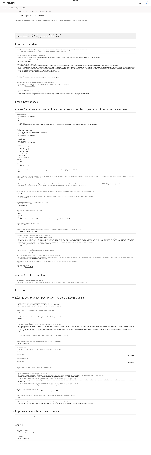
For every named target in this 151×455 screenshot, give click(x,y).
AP (18, 193)
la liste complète (30, 86)
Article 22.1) (21, 84)
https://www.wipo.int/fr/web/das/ (78, 185)
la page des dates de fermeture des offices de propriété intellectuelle (69, 94)
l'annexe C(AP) (63, 282)
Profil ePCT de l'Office (54, 78)
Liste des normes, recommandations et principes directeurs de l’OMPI (45, 67)
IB (21, 193)
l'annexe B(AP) (29, 267)
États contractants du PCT (39, 71)
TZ (19, 120)
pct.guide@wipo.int (61, 51)
